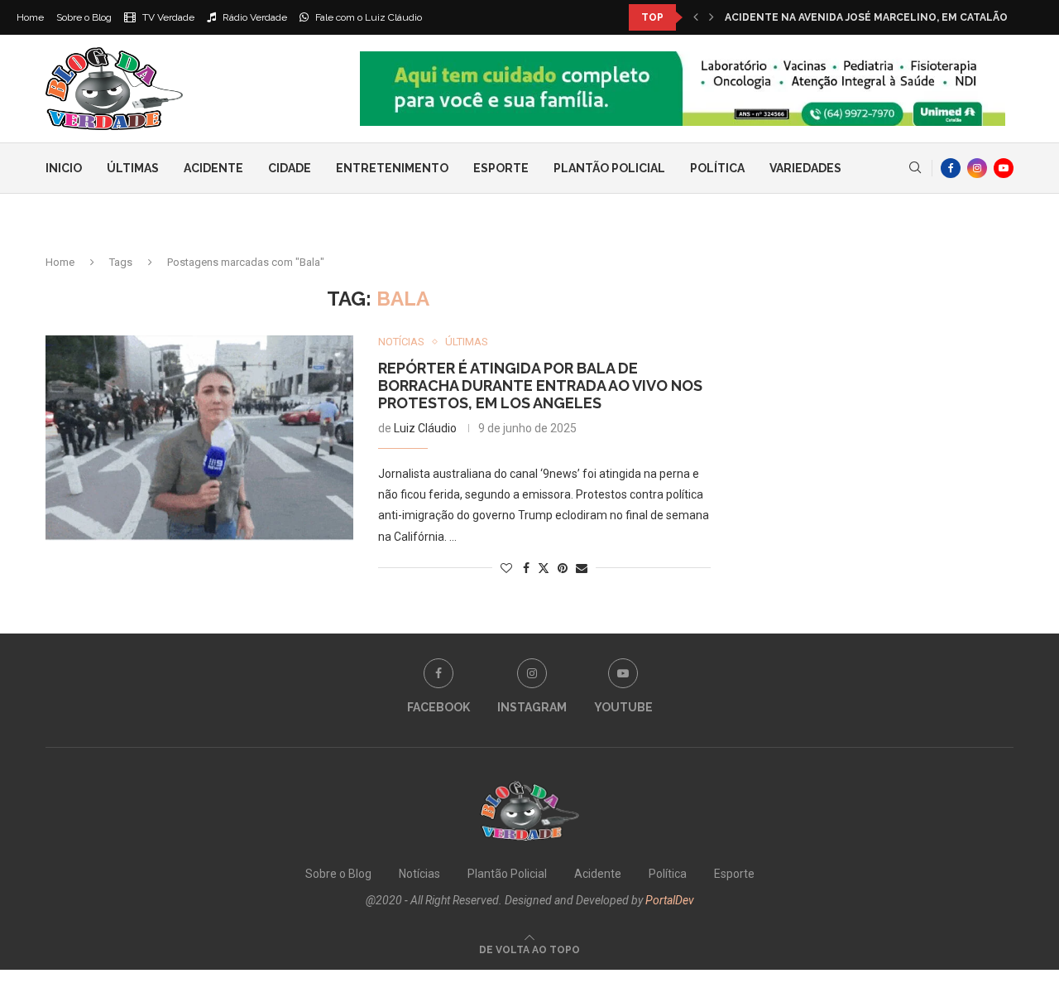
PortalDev (669, 900)
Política (717, 168)
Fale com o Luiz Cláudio (367, 17)
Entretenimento (392, 168)
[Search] (915, 168)
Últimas (133, 168)
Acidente (213, 168)
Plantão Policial (609, 168)
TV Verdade (167, 17)
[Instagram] (977, 168)
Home (30, 17)
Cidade (289, 168)
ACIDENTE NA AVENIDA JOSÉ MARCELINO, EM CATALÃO (866, 17)
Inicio (64, 168)
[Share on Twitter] (543, 568)
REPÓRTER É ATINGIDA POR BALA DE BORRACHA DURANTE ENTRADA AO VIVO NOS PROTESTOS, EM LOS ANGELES (540, 385)
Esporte (501, 168)
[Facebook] (951, 168)
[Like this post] (506, 568)
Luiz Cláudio (425, 428)
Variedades (805, 168)
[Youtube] (1003, 168)
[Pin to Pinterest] (563, 568)
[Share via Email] (581, 568)
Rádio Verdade (253, 17)
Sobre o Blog (84, 17)
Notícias (419, 873)
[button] (695, 17)
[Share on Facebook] (526, 568)
